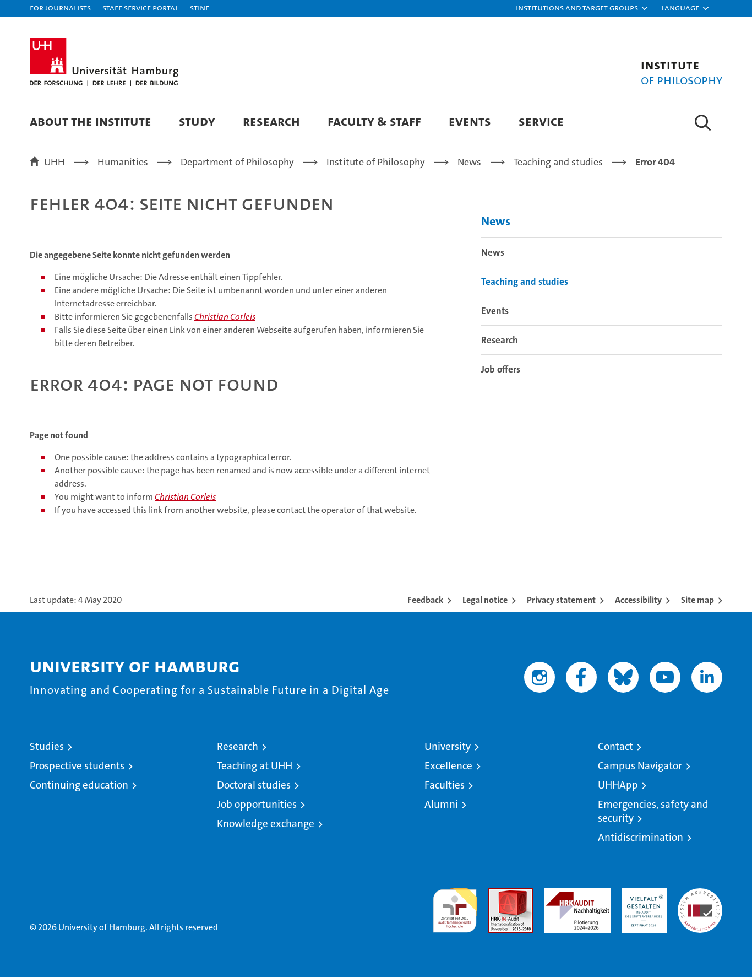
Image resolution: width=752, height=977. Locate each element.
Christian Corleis (224, 316)
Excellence (448, 766)
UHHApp (618, 785)
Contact (615, 746)
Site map (697, 600)
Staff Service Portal (140, 7)
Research (271, 121)
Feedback (425, 600)
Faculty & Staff (374, 121)
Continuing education (79, 785)
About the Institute (90, 121)
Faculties (444, 785)
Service (541, 121)
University (447, 746)
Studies (47, 746)
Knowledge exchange (265, 823)
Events (470, 121)
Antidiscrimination (640, 837)
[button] (582, 8)
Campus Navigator (640, 766)
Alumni (441, 804)
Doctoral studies (254, 785)
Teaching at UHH (254, 766)
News (495, 221)
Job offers (500, 369)
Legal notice (485, 600)
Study (197, 121)
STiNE (199, 7)
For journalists (60, 7)
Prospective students (77, 766)
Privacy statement (561, 600)
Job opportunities (257, 804)
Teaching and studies (524, 282)
